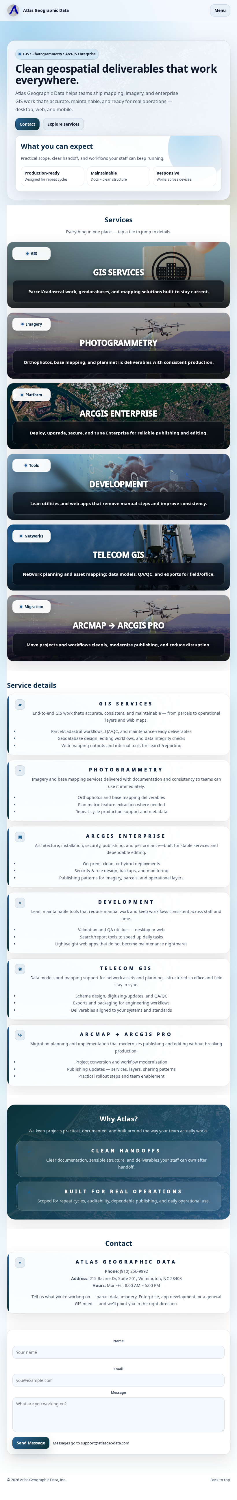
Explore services (63, 124)
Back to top (220, 1479)
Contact (27, 124)
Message (118, 1392)
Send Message (31, 1443)
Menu (220, 10)
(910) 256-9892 (134, 1271)
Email (118, 1369)
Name (118, 1340)
